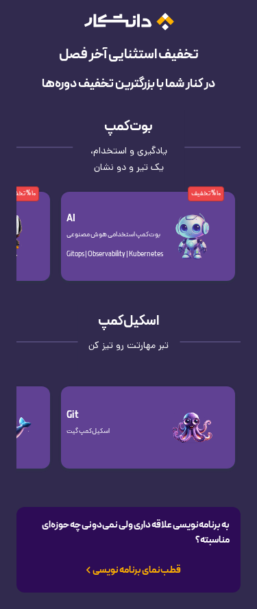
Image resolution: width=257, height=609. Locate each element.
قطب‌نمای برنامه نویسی (137, 570)
